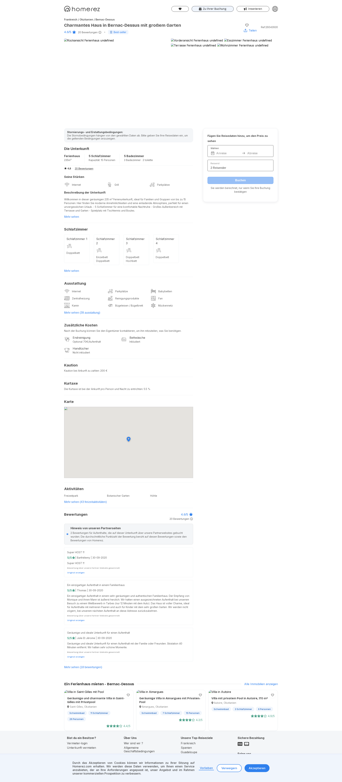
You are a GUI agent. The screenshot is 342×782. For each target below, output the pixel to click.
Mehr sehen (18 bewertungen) (83, 667)
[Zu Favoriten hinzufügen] (247, 25)
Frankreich (188, 743)
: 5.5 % (146, 388)
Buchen (240, 180)
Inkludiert (134, 341)
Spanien (186, 747)
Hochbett (131, 260)
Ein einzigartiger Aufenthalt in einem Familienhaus (96, 584)
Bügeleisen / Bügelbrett (129, 305)
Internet (76, 184)
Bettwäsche (137, 337)
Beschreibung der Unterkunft (85, 192)
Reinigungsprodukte (127, 298)
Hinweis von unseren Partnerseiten (96, 528)
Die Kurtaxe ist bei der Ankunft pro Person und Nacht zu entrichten (103, 388)
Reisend (215, 163)
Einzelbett (102, 257)
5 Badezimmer (134, 156)
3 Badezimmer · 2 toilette (138, 160)
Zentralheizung (81, 298)
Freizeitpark (71, 495)
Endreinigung (81, 337)
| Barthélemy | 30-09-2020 (91, 557)
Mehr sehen (71, 216)
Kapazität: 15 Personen (102, 160)
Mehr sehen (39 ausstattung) (82, 312)
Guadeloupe (189, 752)
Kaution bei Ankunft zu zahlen (81, 370)
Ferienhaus (72, 156)
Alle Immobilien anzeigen (261, 684)
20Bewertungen (88, 32)
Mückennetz (165, 305)
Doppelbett (73, 252)
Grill (117, 184)
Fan (160, 298)
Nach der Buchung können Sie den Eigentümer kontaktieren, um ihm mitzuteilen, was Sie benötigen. (122, 330)
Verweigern (229, 768)
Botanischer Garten (118, 495)
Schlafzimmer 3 (135, 241)
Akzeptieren (257, 768)
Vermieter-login (77, 743)
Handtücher (81, 348)
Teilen (253, 30)
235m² (67, 160)
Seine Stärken (74, 177)
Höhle (153, 495)
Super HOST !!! (75, 552)
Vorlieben (206, 768)
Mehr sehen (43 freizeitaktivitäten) (85, 501)
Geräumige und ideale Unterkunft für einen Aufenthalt (98, 632)
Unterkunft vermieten (81, 747)
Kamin (75, 305)
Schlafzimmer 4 (165, 241)
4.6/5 (67, 32)
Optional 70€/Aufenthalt (87, 341)
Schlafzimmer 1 (76, 239)
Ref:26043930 (269, 27)
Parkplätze (163, 184)
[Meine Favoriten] (180, 9)
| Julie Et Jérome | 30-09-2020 (93, 638)
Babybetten (165, 291)
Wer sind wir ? (133, 743)
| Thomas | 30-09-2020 (89, 590)
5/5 (69, 557)
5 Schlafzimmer (100, 156)
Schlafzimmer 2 (105, 241)
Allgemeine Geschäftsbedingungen (139, 749)
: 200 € (103, 370)
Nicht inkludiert (81, 352)
